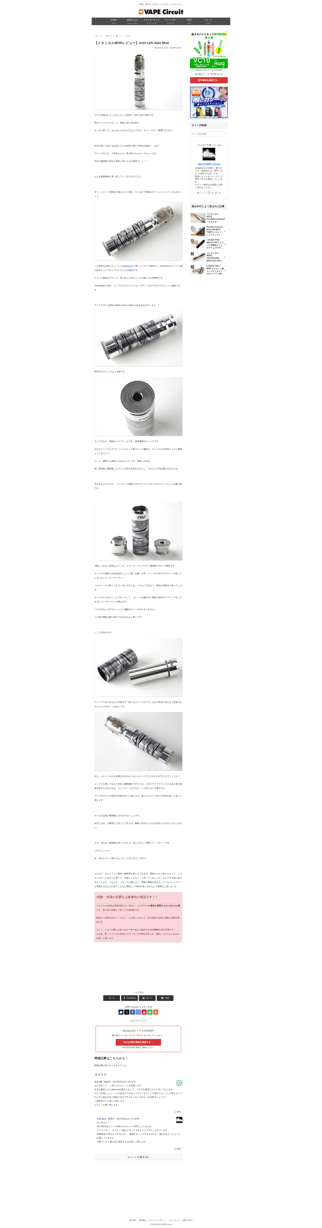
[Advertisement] (138, 969)
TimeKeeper (127, 266)
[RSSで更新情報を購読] (155, 1012)
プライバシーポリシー (157, 1220)
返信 (179, 1112)
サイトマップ (174, 1220)
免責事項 (142, 1220)
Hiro (104, 1119)
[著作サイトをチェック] (121, 1012)
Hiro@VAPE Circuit (209, 164)
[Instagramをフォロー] (138, 1012)
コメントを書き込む (138, 1157)
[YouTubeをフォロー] (144, 1012)
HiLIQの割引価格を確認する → (138, 1042)
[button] (225, 133)
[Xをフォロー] (126, 1012)
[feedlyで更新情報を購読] (149, 1012)
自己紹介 (132, 1220)
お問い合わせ (187, 1220)
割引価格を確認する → (209, 80)
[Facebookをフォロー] (132, 1012)
